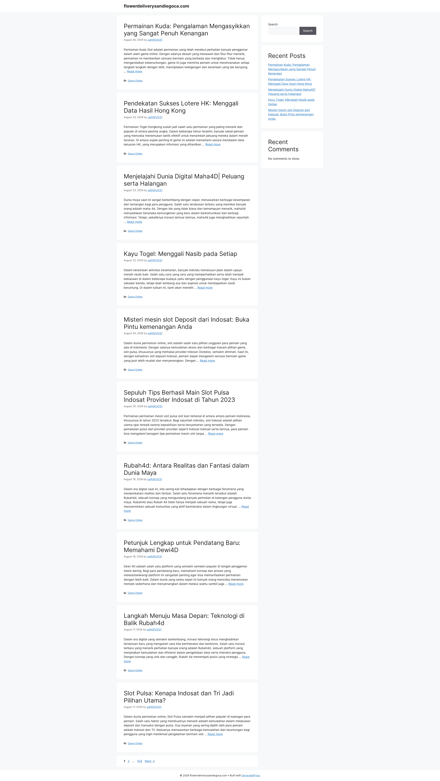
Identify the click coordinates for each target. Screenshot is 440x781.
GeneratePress (251, 775)
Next (150, 761)
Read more (134, 71)
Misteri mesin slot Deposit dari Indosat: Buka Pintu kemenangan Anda (186, 323)
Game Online (135, 80)
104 (140, 761)
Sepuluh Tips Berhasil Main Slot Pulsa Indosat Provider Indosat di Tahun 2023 (179, 396)
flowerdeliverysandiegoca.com (156, 6)
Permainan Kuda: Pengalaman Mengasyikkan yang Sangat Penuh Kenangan (187, 29)
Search (273, 24)
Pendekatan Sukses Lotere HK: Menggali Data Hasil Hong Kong (181, 107)
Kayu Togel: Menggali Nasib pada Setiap (180, 253)
